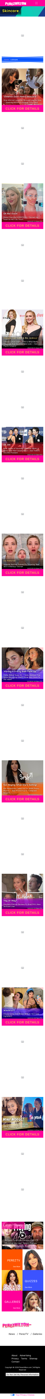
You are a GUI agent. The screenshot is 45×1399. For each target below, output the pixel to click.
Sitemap (33, 1358)
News (12, 1334)
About (14, 1355)
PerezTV (23, 1334)
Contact (16, 1361)
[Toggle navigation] (36, 3)
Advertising (25, 1355)
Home (6, 60)
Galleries (37, 1334)
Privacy (15, 1358)
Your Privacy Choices (25, 1395)
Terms (24, 1358)
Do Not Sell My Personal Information (23, 1374)
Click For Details (22, 108)
